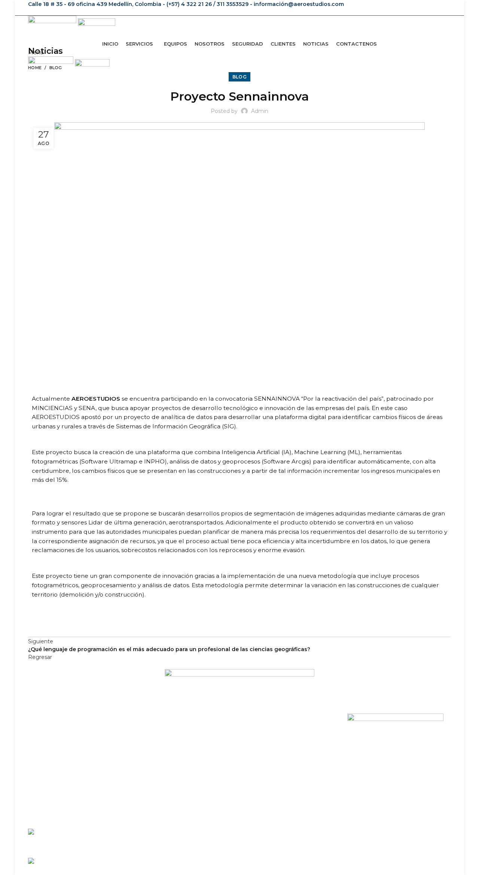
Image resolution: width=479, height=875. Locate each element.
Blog (55, 67)
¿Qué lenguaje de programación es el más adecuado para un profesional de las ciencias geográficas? (223, 860)
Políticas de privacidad (376, 753)
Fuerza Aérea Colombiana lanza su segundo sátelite (164, 831)
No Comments (144, 842)
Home (35, 67)
